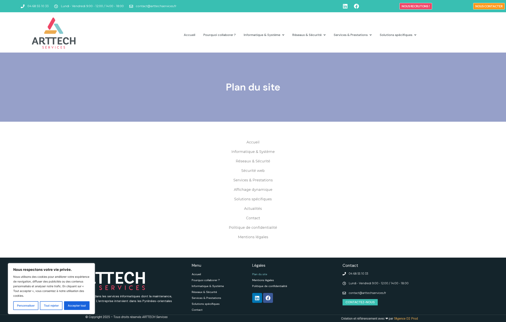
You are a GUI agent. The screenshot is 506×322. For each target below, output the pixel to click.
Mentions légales (253, 237)
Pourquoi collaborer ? (219, 35)
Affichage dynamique (253, 189)
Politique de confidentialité (253, 227)
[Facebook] (356, 6)
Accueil (189, 35)
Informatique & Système (262, 35)
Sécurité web (253, 171)
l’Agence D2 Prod (405, 318)
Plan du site (259, 274)
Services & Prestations (351, 35)
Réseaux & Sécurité (307, 35)
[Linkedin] (345, 6)
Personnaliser (26, 305)
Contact (253, 218)
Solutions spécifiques (396, 35)
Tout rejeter (51, 305)
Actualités (253, 208)
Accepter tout (77, 305)
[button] (415, 6)
